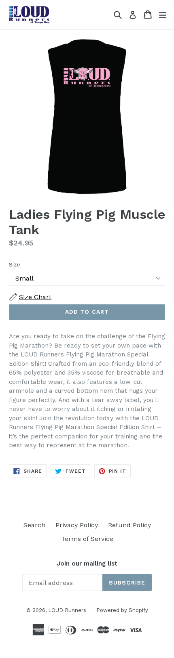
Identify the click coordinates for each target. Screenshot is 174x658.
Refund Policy (129, 525)
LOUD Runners (67, 610)
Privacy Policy (76, 525)
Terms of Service (87, 539)
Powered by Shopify (122, 610)
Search (34, 525)
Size (14, 264)
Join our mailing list (87, 563)
